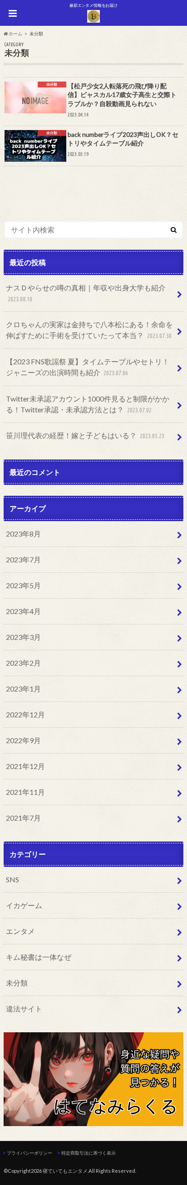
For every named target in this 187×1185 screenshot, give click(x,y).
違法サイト (24, 1008)
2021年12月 (25, 766)
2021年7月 (23, 817)
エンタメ (20, 931)
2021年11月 (25, 792)
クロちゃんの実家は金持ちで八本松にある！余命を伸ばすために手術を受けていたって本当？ (89, 329)
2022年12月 (25, 714)
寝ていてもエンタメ (65, 1171)
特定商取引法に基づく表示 (88, 1153)
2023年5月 (23, 585)
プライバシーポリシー (29, 1153)
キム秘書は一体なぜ (38, 957)
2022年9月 (23, 740)
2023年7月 (23, 559)
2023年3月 (23, 637)
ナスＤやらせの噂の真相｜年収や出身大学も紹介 (86, 293)
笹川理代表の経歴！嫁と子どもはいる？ (85, 435)
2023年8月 (23, 533)
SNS (12, 879)
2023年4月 (23, 611)
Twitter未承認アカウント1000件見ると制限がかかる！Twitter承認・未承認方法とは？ (87, 404)
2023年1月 (23, 688)
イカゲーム (24, 905)
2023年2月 (23, 662)
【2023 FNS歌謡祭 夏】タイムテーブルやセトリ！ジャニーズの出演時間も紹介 (87, 367)
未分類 (17, 982)
